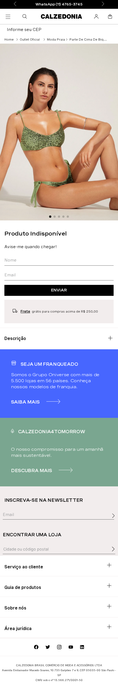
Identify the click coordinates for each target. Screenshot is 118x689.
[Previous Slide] (15, 4)
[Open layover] (114, 521)
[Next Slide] (103, 4)
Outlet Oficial (30, 39)
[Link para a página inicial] (9, 39)
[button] (25, 16)
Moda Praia (56, 39)
